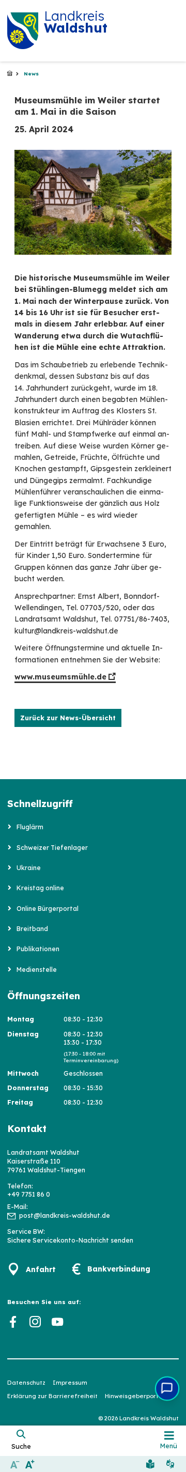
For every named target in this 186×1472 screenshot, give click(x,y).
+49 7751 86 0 (28, 1194)
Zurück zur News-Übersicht (68, 718)
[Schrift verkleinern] (14, 1463)
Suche (21, 1446)
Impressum (70, 1382)
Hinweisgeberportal (134, 1396)
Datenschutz (26, 1382)
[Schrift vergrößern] (29, 1463)
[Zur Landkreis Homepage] (22, 30)
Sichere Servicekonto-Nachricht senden (70, 1240)
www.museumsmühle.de (60, 676)
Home (9, 73)
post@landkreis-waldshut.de (64, 1215)
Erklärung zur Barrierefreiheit (52, 1396)
